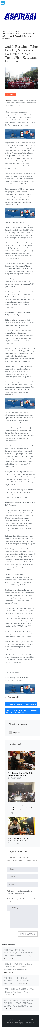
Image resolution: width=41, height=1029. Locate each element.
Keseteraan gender (12, 105)
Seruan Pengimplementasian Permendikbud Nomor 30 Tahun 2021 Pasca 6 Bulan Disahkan (20, 808)
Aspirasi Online (23, 1019)
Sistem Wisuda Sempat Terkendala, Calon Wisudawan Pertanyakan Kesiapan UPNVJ (19, 953)
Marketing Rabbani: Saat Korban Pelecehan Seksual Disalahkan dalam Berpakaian (22, 711)
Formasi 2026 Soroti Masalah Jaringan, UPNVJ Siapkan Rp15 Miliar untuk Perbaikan (18, 967)
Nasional (10, 94)
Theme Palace (28, 1022)
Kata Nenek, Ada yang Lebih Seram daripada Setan (21, 704)
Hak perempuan (18, 100)
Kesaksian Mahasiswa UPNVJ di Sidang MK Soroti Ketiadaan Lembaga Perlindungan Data (18, 1003)
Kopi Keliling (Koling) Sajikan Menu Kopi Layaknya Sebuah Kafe (20, 839)
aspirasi (26, 85)
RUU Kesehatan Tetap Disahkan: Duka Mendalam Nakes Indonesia (20, 774)
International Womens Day (26, 102)
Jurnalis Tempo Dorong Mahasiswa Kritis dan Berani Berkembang (18, 981)
